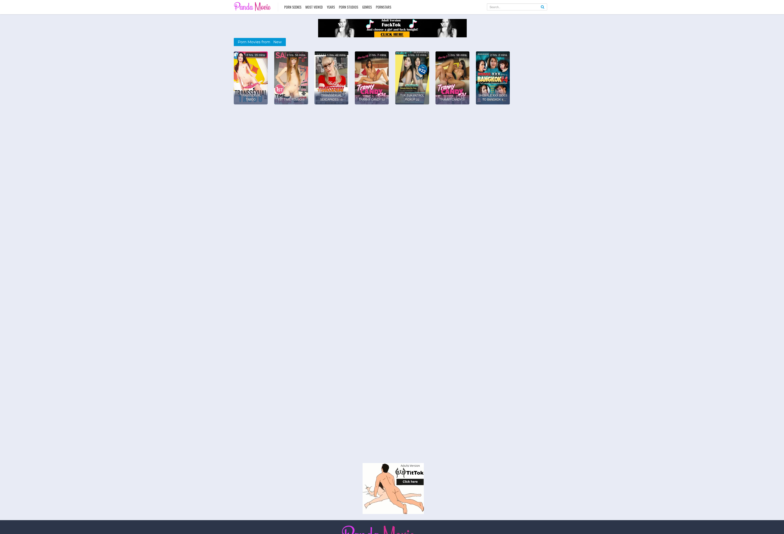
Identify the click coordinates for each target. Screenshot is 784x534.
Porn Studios (348, 7)
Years (331, 7)
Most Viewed (314, 7)
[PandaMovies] (253, 6)
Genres (367, 7)
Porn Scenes (292, 7)
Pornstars (383, 7)
